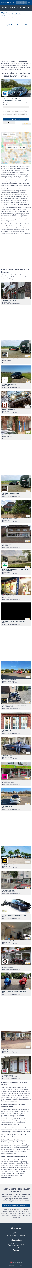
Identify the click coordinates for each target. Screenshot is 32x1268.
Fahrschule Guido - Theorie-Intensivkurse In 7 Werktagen (12, 99)
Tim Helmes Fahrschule (9, 435)
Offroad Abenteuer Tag (8, 409)
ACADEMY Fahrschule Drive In (10, 865)
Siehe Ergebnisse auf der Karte (16, 147)
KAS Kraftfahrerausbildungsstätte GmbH (14, 915)
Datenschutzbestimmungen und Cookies (16, 1247)
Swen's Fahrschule (7, 1075)
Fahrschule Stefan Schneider (10, 359)
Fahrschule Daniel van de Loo (10, 519)
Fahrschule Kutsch (7, 730)
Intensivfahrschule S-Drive (10, 941)
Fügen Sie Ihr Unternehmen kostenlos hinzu (16, 1206)
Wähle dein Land (17, 1262)
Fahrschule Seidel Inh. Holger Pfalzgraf (13, 621)
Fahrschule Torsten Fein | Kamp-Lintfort (14, 705)
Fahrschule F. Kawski (8, 756)
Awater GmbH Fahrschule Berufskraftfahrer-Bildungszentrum (15, 570)
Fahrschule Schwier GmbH (9, 1050)
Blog (16, 1237)
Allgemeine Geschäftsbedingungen (16, 1244)
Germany (4, 12)
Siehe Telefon (16, 119)
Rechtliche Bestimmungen (16, 1245)
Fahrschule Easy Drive (8, 966)
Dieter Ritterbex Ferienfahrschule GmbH (14, 991)
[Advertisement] (16, 44)
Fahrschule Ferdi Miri (8, 781)
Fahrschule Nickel (7, 806)
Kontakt (16, 1254)
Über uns (16, 1232)
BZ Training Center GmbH (9, 680)
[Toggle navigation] (29, 2)
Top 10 (8, 25)
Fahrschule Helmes (7, 544)
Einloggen (16, 1233)
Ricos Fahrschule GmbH (9, 384)
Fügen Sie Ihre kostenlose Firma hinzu (16, 1235)
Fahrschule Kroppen (8, 890)
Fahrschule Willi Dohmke (9, 596)
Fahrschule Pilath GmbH (9, 300)
